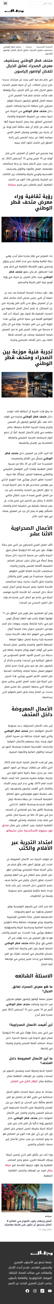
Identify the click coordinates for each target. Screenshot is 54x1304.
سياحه (29, 47)
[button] (5, 3)
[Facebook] (27, 1291)
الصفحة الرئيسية (44, 47)
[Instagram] (35, 1291)
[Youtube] (50, 1291)
